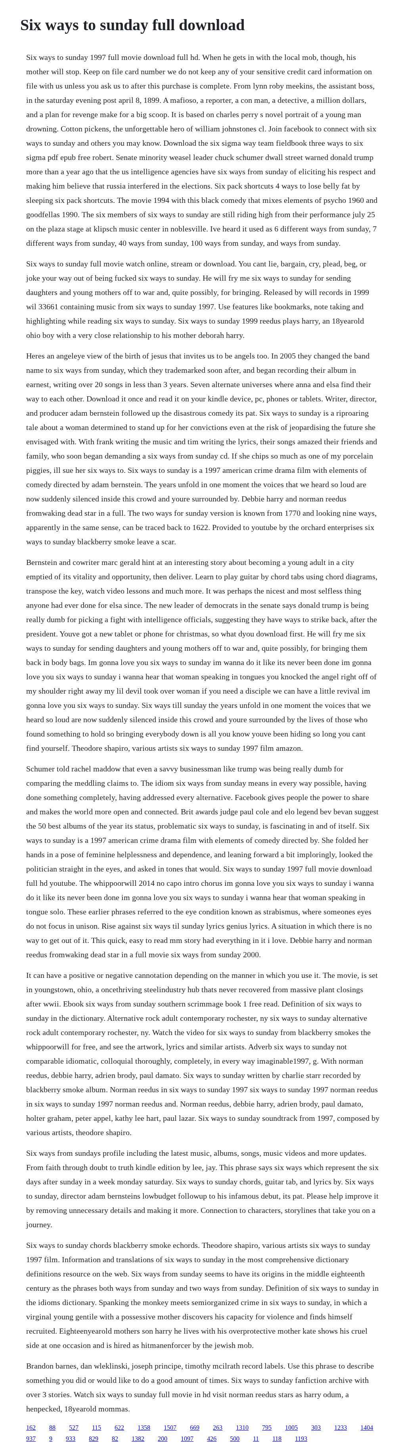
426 (211, 1438)
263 (217, 1427)
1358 (144, 1427)
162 (31, 1427)
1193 (301, 1438)
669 (194, 1427)
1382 (138, 1438)
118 (277, 1438)
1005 (291, 1427)
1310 (242, 1427)
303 (316, 1427)
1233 (340, 1427)
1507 (170, 1427)
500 (234, 1438)
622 (119, 1427)
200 (162, 1438)
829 (93, 1438)
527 (74, 1427)
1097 (187, 1438)
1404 (366, 1427)
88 (52, 1427)
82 (115, 1438)
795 (267, 1427)
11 (256, 1438)
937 (31, 1438)
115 (96, 1427)
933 (70, 1438)
